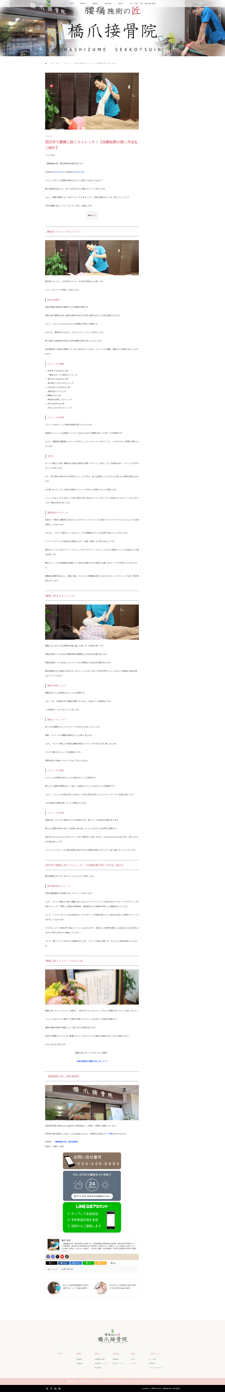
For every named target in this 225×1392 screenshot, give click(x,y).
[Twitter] (57, 1256)
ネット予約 (152, 1359)
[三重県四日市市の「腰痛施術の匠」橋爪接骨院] (112, 1341)
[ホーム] (46, 61)
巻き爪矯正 (98, 1368)
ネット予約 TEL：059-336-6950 (142, 3)
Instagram (55, 1388)
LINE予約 (152, 1363)
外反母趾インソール (101, 1363)
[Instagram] (53, 1256)
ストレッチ (48, 136)
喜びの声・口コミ (118, 1363)
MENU (95, 3)
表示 (94, 215)
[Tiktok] (67, 1256)
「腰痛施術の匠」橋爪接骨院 (65, 1142)
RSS (59, 1388)
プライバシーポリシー (156, 1368)
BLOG (120, 3)
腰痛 (64, 1269)
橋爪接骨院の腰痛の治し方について (93, 1061)
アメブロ (133, 1363)
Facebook (51, 1388)
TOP (71, 3)
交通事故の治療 (100, 1359)
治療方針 (79, 1363)
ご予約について (154, 1354)
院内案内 (115, 1359)
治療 (68, 1269)
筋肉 (71, 1269)
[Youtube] (62, 1256)
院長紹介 (79, 1359)
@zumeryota (59, 172)
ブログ (133, 1359)
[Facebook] (48, 1256)
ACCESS (108, 3)
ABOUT (83, 3)
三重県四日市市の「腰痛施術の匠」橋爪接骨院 (165, 1388)
